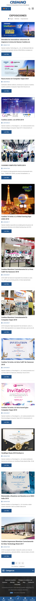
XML (18, 582)
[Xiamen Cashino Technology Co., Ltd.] (18, 3)
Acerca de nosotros (10, 580)
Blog (24, 582)
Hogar (11, 18)
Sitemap (12, 582)
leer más (6, 54)
